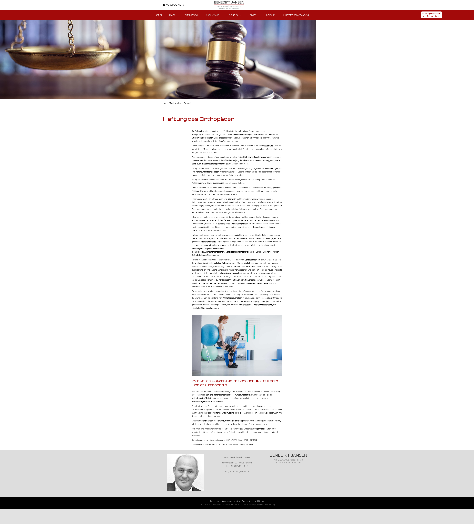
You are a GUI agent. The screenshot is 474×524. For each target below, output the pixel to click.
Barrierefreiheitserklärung (253, 501)
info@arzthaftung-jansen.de (237, 471)
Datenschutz (226, 501)
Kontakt (237, 501)
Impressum (215, 501)
